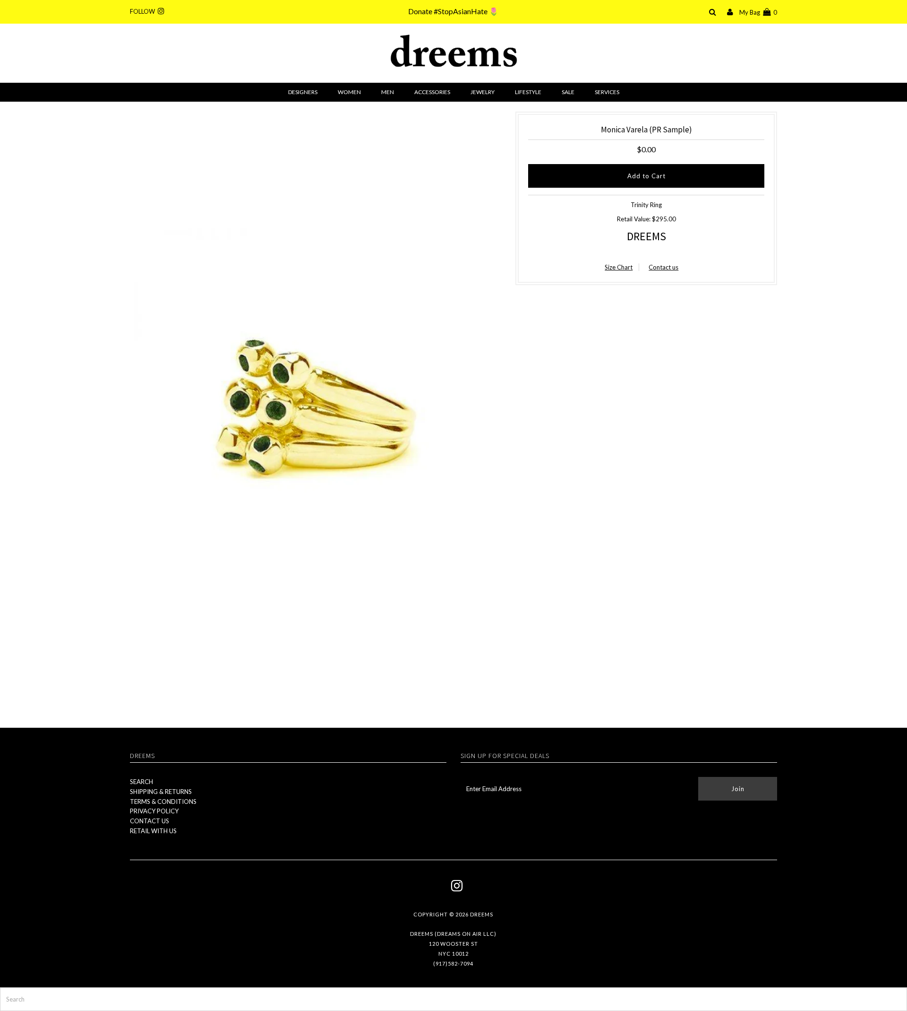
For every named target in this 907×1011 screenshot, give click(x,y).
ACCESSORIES (432, 92)
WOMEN (349, 92)
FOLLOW (144, 11)
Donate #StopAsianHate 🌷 (453, 11)
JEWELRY (483, 92)
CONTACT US (149, 821)
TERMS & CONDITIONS (163, 801)
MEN (387, 92)
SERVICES (607, 92)
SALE (568, 92)
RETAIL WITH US (153, 831)
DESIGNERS (302, 92)
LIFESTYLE (528, 92)
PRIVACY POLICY (154, 811)
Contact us (663, 267)
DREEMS (646, 236)
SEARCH (141, 781)
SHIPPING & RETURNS (161, 791)
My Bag (758, 12)
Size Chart (619, 267)
